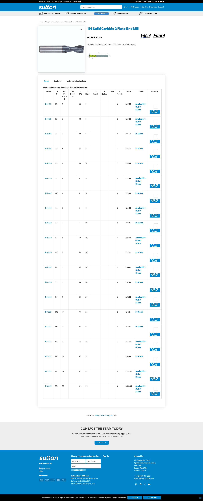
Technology (135, 7)
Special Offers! (122, 13)
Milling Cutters (49, 22)
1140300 (48, 164)
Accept (135, 497)
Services (145, 7)
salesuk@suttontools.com (144, 479)
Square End (59, 22)
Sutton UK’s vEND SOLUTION (80, 481)
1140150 (48, 119)
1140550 (48, 238)
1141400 (48, 342)
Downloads (153, 7)
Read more (152, 497)
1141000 (48, 312)
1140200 (48, 134)
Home (41, 22)
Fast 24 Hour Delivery (52, 13)
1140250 (48, 149)
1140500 (48, 223)
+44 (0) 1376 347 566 (142, 476)
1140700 (48, 267)
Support (161, 7)
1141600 (48, 357)
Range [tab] (46, 81)
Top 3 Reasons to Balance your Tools (83, 484)
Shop (126, 7)
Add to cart (154, 112)
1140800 (48, 282)
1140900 (48, 297)
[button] (81, 29)
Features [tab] (57, 81)
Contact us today (150, 13)
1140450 (48, 208)
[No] (200, 498)
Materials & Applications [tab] (76, 81)
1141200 (48, 327)
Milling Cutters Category (103, 415)
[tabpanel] (101, 244)
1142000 (48, 386)
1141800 (48, 371)
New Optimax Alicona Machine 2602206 (84, 478)
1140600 (48, 253)
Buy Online (101, 13)
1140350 (48, 178)
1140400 (48, 193)
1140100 (48, 104)
